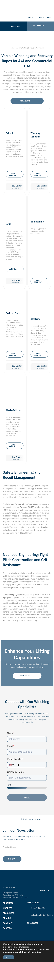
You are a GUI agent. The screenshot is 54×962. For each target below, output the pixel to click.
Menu (49, 17)
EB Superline (37, 221)
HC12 (8, 224)
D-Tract (9, 133)
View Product (13, 174)
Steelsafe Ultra (13, 410)
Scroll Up (44, 890)
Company (7, 923)
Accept (9, 957)
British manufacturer (31, 819)
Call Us (30, 17)
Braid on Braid (13, 313)
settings (37, 952)
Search (41, 17)
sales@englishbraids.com (42, 915)
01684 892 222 (38, 908)
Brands (7, 918)
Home (12, 48)
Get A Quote (38, 25)
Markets (19, 48)
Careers (7, 928)
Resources (8, 913)
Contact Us (25, 676)
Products (8, 903)
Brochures (15, 26)
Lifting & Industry (29, 48)
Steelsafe (35, 318)
